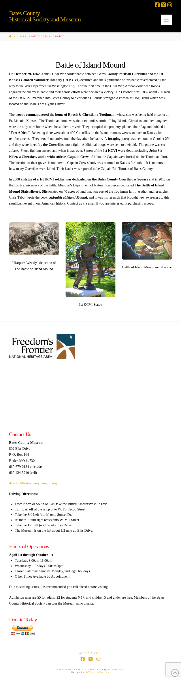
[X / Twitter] (163, 5)
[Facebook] (157, 5)
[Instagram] (169, 5)
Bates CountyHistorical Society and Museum (45, 16)
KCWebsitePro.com (97, 672)
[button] (166, 20)
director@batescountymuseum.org (33, 483)
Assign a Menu (90, 653)
